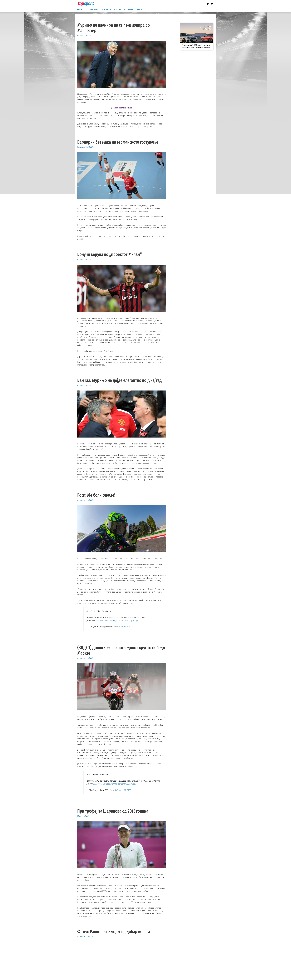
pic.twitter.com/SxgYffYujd (126, 620)
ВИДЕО (140, 9)
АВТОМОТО (119, 9)
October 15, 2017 (123, 627)
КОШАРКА (106, 9)
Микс (79, 816)
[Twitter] (212, 4)
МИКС (130, 9)
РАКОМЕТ (93, 9)
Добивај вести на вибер (121, 108)
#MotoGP (99, 620)
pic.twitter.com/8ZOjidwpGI (124, 784)
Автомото (81, 500)
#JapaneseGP (109, 620)
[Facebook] (207, 4)
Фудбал (80, 35)
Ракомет (80, 147)
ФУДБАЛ (81, 9)
